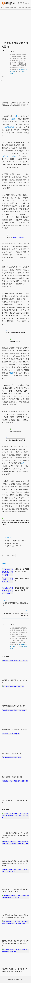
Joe (12, 51)
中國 (8, 555)
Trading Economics (18, 237)
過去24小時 (5, 8)
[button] (18, 3)
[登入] (26, 3)
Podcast (21, 8)
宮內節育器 (25, 463)
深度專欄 (13, 8)
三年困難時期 (9, 127)
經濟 (13, 555)
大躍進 (12, 119)
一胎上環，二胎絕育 (9, 156)
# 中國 (4, 563)
